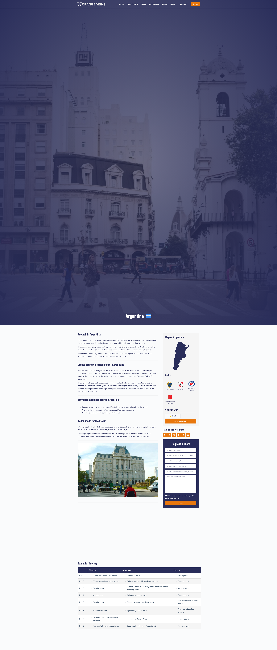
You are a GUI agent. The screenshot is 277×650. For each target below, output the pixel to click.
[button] (80, 469)
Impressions (154, 4)
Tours (143, 4)
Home (121, 4)
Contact (183, 4)
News (164, 4)
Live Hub (195, 4)
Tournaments (132, 4)
